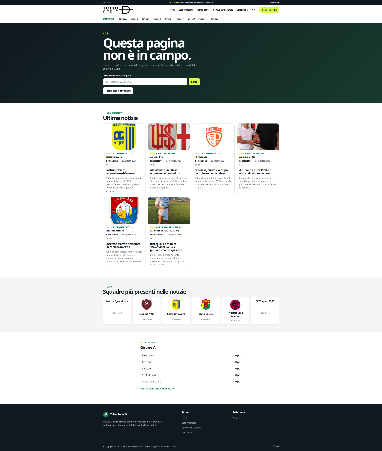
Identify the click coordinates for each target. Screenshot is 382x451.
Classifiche (242, 9)
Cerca (194, 81)
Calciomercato (186, 9)
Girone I (214, 19)
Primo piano (203, 9)
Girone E (168, 19)
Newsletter (274, 2)
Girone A (123, 19)
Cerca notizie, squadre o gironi (117, 75)
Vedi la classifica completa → (157, 388)
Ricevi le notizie (269, 10)
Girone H (203, 19)
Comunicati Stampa (223, 9)
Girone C (146, 19)
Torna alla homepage (118, 90)
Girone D (157, 19)
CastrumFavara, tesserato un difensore (191, 2)
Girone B (134, 19)
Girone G (191, 19)
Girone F (180, 19)
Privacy (236, 418)
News (172, 9)
